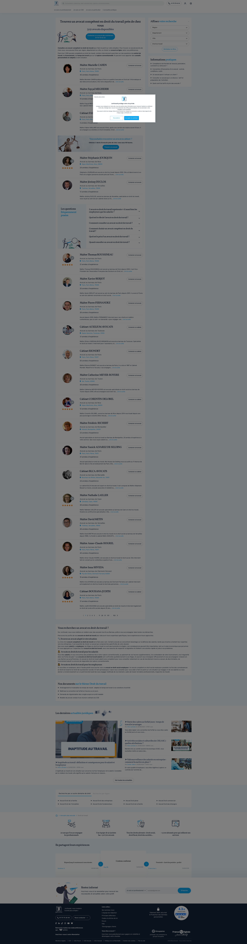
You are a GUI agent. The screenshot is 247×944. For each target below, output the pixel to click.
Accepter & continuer (131, 118)
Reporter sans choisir (99, 96)
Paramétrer (116, 118)
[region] (124, 108)
